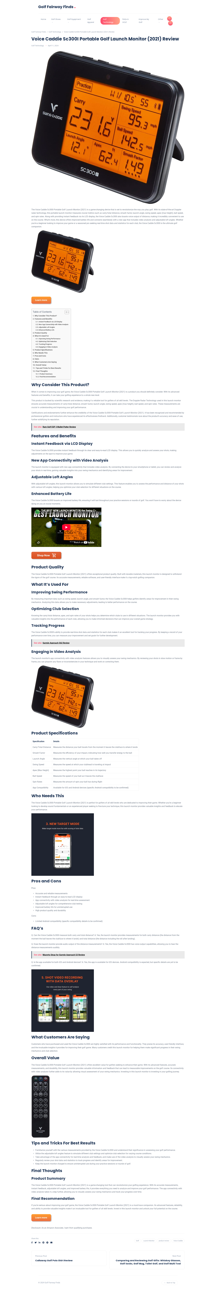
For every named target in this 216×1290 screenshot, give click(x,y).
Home (43, 19)
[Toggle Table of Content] (65, 312)
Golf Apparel (90, 20)
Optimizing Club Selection (48, 341)
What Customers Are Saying (46, 362)
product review (164, 1241)
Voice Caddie (178, 1241)
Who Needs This (41, 353)
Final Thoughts (42, 371)
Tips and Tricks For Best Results (48, 368)
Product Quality (41, 333)
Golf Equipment (74, 19)
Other (160, 19)
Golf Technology (108, 20)
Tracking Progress (45, 344)
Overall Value (41, 365)
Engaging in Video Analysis (48, 347)
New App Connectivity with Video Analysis (53, 324)
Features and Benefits (43, 319)
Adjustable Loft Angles (47, 327)
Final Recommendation (48, 377)
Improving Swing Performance (49, 339)
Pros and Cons (40, 356)
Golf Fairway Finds (57, 6)
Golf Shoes (56, 19)
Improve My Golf (144, 20)
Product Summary (46, 374)
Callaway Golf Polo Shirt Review (54, 1260)
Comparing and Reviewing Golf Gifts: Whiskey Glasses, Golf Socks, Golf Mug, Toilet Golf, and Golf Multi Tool (148, 1262)
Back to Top (171, 1283)
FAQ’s (37, 359)
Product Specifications (43, 350)
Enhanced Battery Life (46, 330)
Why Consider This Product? (46, 316)
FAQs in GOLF (125, 20)
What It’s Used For (42, 336)
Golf (137, 1241)
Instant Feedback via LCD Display (50, 322)
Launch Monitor (148, 1241)
